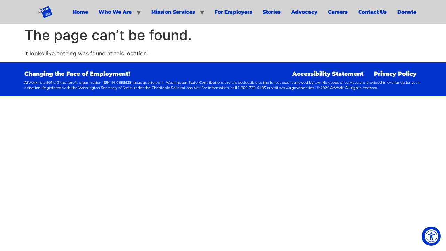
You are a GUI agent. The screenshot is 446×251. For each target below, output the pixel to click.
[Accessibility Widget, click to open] (431, 236)
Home (80, 12)
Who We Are (115, 12)
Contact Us (372, 12)
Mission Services (173, 12)
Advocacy (304, 12)
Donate (406, 12)
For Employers (233, 12)
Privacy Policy (395, 73)
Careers (338, 12)
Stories (272, 12)
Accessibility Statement (327, 73)
